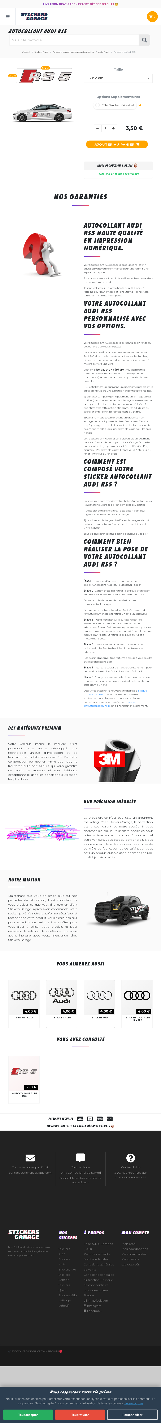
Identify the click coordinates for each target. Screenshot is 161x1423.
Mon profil (128, 1243)
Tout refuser (80, 1414)
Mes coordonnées (134, 1249)
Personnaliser (132, 1414)
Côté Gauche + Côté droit (118, 105)
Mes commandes (133, 1254)
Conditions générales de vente (99, 1267)
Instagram (93, 1305)
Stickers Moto (64, 1261)
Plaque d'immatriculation (96, 1298)
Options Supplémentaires (118, 97)
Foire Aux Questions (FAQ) (98, 1246)
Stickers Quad (64, 1287)
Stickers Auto (64, 1251)
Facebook (93, 1311)
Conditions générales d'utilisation (99, 1277)
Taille (118, 69)
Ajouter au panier (115, 144)
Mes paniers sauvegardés (130, 1261)
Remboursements (97, 1254)
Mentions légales (96, 1259)
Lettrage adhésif (64, 1303)
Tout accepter (28, 1414)
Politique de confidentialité (98, 1282)
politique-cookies (96, 1290)
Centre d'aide (130, 1167)
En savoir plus (134, 1403)
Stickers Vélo (67, 1295)
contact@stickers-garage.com (30, 1172)
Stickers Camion (64, 1277)
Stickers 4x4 (67, 1269)
